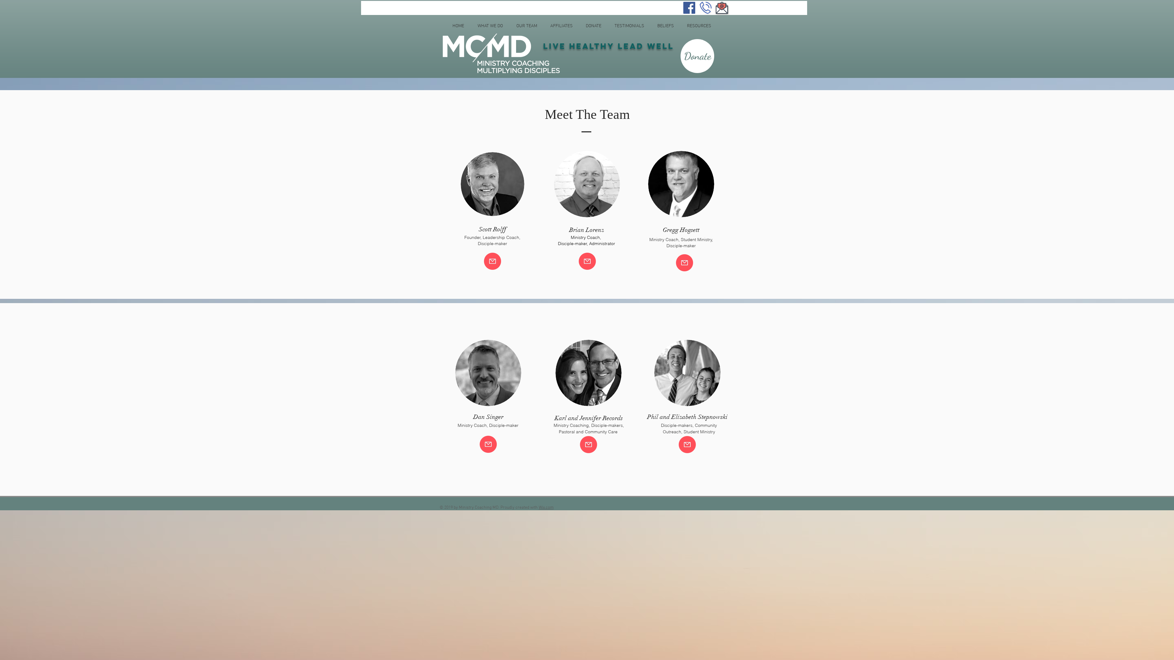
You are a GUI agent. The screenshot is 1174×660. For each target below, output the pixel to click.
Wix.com (546, 507)
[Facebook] (689, 8)
